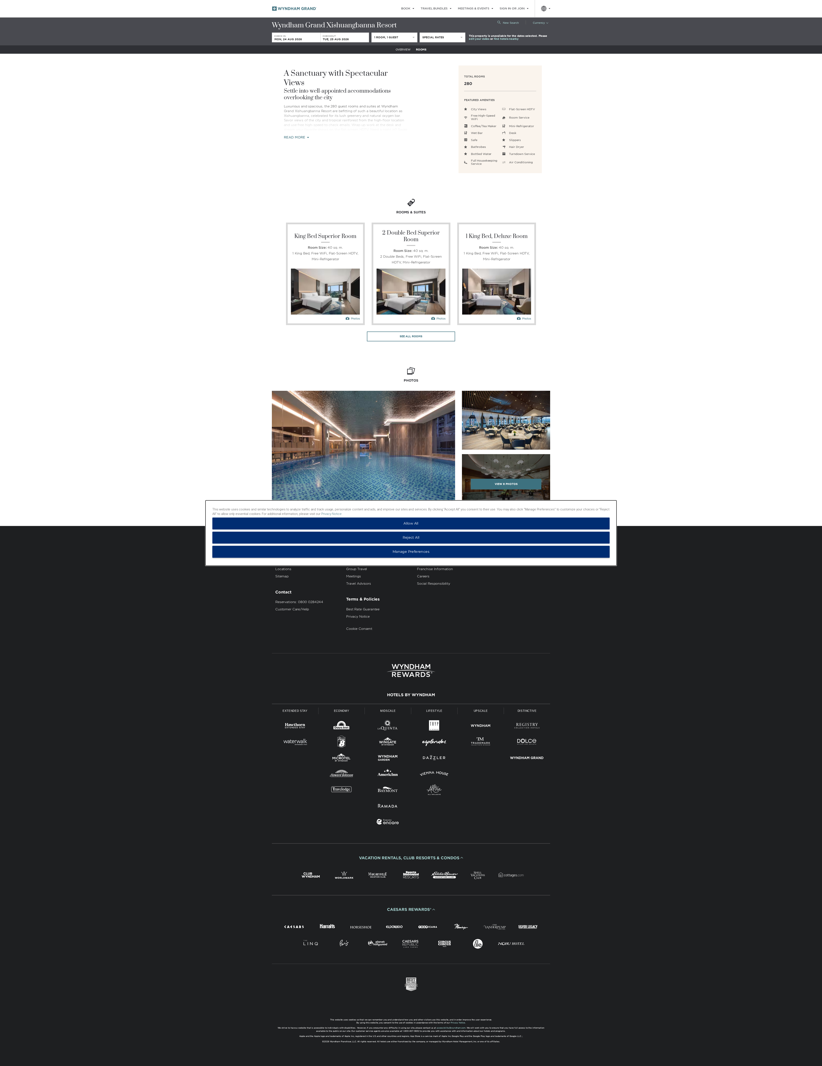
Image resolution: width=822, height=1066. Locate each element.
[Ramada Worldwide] (388, 806)
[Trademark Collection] (480, 742)
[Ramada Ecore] (388, 822)
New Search (511, 22)
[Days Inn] (341, 726)
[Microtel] (341, 758)
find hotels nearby (506, 38)
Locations (283, 569)
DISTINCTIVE (527, 710)
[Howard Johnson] (341, 774)
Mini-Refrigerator (521, 126)
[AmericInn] (388, 774)
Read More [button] (295, 137)
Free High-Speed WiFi (483, 117)
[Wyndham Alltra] (434, 790)
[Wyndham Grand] (527, 758)
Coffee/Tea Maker (483, 126)
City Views (478, 109)
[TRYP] (434, 726)
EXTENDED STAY (295, 710)
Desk (512, 133)
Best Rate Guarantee (363, 609)
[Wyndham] (480, 726)
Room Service (519, 117)
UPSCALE (481, 710)
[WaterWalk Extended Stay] (295, 742)
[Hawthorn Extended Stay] (295, 726)
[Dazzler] (434, 758)
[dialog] (411, 533)
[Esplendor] (434, 742)
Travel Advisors (358, 584)
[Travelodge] (341, 790)
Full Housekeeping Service (484, 162)
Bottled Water (481, 154)
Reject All (411, 537)
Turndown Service (522, 154)
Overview (403, 49)
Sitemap (282, 576)
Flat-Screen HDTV (522, 109)
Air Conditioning (521, 162)
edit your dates (479, 38)
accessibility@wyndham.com (451, 1028)
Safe (474, 140)
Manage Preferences (411, 552)
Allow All (411, 523)
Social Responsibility (433, 584)
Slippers (515, 140)
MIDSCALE (388, 710)
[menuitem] (407, 8)
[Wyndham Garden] (388, 758)
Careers (423, 576)
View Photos (506, 484)
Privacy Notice (358, 616)
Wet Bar (477, 133)
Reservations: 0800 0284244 (299, 602)
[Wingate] (388, 742)
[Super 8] (341, 742)
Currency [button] (539, 22)
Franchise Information (435, 569)
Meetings (353, 576)
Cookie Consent (359, 629)
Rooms (421, 49)
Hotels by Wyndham (411, 695)
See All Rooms (411, 336)
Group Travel (356, 569)
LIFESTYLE (434, 710)
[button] (411, 858)
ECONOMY (341, 710)
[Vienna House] (434, 774)
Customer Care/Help (292, 609)
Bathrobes (478, 147)
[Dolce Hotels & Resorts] (527, 742)
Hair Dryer (516, 147)
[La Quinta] (388, 726)
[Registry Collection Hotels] (527, 726)
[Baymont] (388, 790)
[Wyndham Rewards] (411, 670)
